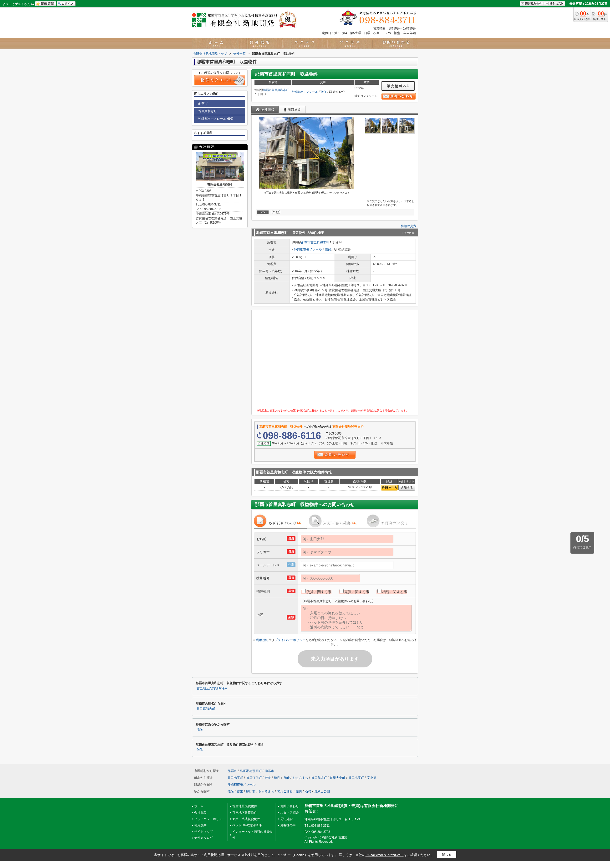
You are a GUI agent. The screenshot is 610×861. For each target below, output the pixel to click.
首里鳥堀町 (319, 778)
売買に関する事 (356, 592)
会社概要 (200, 812)
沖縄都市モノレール (305, 92)
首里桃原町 (356, 778)
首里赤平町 (235, 778)
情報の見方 (408, 226)
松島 (277, 778)
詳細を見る (389, 487)
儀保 (323, 92)
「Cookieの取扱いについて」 (385, 855)
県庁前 (250, 791)
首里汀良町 (254, 778)
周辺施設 (286, 819)
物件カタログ (203, 838)
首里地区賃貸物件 (244, 812)
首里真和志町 (280, 90)
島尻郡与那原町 (251, 771)
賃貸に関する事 (318, 592)
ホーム (198, 806)
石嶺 (308, 791)
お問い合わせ (289, 806)
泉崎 (286, 778)
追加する (407, 487)
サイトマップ (203, 831)
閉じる (446, 854)
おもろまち (300, 778)
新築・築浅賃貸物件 (246, 819)
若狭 (268, 778)
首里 (240, 791)
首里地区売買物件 (244, 806)
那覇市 (267, 90)
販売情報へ (397, 86)
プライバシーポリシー (289, 640)
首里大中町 (337, 778)
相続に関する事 (394, 592)
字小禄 (371, 778)
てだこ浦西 (285, 791)
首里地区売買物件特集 (212, 688)
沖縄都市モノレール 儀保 (215, 118)
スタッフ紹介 (289, 812)
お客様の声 (288, 825)
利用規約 (262, 640)
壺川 (299, 791)
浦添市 (269, 771)
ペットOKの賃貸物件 (247, 825)
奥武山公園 (322, 791)
